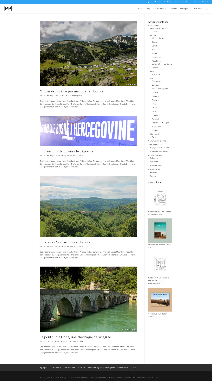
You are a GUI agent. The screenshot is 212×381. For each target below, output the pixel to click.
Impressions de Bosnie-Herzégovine (66, 151)
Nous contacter (191, 2)
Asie (152, 71)
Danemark (156, 96)
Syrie (154, 137)
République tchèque (160, 123)
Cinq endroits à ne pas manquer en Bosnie (71, 91)
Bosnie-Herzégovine (74, 95)
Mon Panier (198, 9)
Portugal (155, 119)
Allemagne (156, 81)
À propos (148, 2)
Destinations (179, 2)
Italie (154, 111)
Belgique (155, 85)
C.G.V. (134, 367)
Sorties (153, 176)
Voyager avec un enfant (159, 147)
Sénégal (155, 68)
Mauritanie (156, 57)
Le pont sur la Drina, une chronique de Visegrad (75, 337)
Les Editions (168, 2)
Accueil (141, 9)
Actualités (154, 172)
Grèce (154, 107)
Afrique (153, 35)
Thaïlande (156, 74)
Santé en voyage (157, 165)
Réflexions (154, 158)
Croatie (155, 92)
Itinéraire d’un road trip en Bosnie (65, 242)
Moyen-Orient (156, 134)
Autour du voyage (155, 155)
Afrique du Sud (158, 38)
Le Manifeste (157, 2)
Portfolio (173, 9)
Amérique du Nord (158, 28)
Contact (81, 367)
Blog (148, 9)
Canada (155, 31)
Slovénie (155, 130)
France (155, 104)
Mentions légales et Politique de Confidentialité (108, 367)
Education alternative (159, 151)
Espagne (155, 100)
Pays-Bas (155, 115)
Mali (154, 49)
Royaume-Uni (157, 126)
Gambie (155, 42)
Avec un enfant (154, 144)
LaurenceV (47, 95)
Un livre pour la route (74, 341)
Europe (153, 78)
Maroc (154, 53)
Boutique (184, 9)
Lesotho (155, 46)
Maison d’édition (155, 169)
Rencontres (154, 162)
